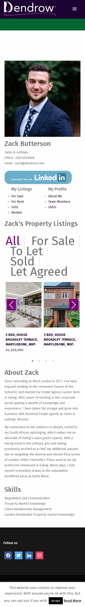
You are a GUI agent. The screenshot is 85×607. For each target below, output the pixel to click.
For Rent (17, 202)
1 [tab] (32, 361)
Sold (14, 207)
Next (73, 304)
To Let (26, 251)
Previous (11, 304)
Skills (52, 207)
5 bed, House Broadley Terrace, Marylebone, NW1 (22, 339)
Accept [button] (55, 600)
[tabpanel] (24, 317)
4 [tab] (53, 361)
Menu (74, 9)
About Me (55, 196)
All (13, 241)
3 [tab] (46, 361)
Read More (72, 601)
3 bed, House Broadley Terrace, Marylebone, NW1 (60, 339)
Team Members (59, 202)
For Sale (17, 196)
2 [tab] (39, 361)
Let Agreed (39, 271)
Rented (16, 213)
